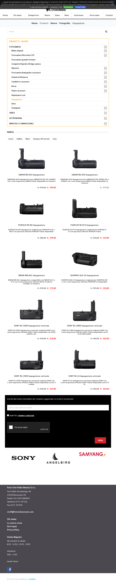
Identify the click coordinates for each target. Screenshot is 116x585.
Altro (13, 104)
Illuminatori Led (18, 95)
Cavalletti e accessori (20, 82)
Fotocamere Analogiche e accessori (26, 73)
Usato (57, 15)
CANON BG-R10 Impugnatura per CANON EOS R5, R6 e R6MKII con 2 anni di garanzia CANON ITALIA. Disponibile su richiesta (31, 180)
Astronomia (15, 118)
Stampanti (15, 108)
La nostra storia (14, 523)
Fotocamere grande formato (23, 60)
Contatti (109, 15)
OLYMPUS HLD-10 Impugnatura (84, 275)
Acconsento (68, 7)
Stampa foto (33, 15)
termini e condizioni (26, 416)
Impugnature (16, 99)
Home (34, 23)
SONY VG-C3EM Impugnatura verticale (31, 325)
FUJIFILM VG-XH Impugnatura (31, 225)
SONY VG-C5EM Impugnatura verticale (31, 376)
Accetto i (22, 416)
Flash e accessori (18, 91)
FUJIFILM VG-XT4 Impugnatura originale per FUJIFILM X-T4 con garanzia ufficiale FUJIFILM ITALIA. (85, 231)
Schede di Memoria (19, 77)
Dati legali (12, 526)
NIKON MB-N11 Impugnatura (31, 275)
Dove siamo (94, 15)
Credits (32, 579)
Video (12, 113)
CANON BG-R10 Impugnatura (32, 174)
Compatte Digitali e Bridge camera (26, 64)
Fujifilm (19, 139)
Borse (13, 86)
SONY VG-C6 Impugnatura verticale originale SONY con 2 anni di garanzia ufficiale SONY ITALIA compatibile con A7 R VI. (84, 382)
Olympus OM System (41, 139)
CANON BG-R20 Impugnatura (85, 174)
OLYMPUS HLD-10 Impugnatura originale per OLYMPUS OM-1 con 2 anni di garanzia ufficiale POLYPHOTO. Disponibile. (84, 281)
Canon (10, 139)
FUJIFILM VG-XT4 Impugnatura (84, 225)
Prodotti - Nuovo (18, 41)
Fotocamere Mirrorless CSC (23, 55)
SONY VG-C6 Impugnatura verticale (84, 376)
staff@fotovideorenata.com (20, 512)
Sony (55, 139)
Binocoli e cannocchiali (21, 124)
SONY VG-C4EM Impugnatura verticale (84, 325)
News (67, 15)
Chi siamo (17, 15)
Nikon (27, 139)
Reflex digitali (17, 51)
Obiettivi (15, 68)
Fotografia (64, 23)
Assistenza (78, 15)
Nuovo (47, 15)
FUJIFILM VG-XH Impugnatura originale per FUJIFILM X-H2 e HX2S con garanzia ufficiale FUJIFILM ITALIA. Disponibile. (31, 231)
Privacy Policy (80, 7)
